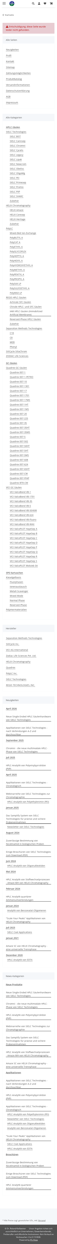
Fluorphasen (16, 581)
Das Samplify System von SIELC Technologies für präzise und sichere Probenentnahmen (25, 819)
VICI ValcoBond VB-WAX (22, 524)
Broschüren (12, 1154)
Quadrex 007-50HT (20, 445)
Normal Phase (17, 600)
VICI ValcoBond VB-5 (20, 505)
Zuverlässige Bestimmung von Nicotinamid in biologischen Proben (25, 842)
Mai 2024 (11, 871)
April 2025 (11, 774)
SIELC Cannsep (17, 140)
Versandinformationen (18, 84)
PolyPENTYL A (17, 274)
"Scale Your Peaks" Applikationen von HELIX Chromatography (25, 920)
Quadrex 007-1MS (19, 409)
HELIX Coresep (17, 214)
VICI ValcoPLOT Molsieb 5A (24, 565)
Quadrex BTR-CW (19, 482)
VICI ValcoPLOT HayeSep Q (24, 551)
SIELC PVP (15, 191)
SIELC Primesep (18, 182)
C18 (12, 332)
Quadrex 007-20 (18, 413)
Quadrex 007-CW (19, 473)
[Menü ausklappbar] (4, 2)
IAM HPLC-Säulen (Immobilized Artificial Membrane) (26, 313)
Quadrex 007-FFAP (19, 478)
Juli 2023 (10, 927)
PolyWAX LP (16, 292)
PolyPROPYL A (17, 279)
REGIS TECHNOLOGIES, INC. (20, 685)
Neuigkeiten (12, 49)
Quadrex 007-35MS (20, 432)
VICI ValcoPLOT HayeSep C (23, 537)
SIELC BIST (15, 136)
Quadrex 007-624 (19, 464)
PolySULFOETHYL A (19, 288)
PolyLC (9, 228)
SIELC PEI (14, 177)
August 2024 (12, 832)
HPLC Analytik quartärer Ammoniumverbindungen (19, 898)
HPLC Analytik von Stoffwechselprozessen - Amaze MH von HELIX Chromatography (28, 881)
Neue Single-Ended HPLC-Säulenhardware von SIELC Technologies (28, 718)
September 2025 (15, 740)
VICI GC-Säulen (14, 487)
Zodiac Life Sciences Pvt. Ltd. (21, 655)
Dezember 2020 (14, 955)
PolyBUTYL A (16, 237)
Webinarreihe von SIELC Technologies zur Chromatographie (28, 795)
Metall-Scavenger (19, 591)
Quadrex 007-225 (19, 418)
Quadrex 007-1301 (19, 386)
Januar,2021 (12, 938)
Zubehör (14, 200)
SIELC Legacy (16, 154)
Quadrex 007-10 (18, 381)
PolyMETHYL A (17, 269)
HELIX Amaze (16, 210)
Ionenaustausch (18, 586)
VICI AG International (17, 649)
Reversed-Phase (18, 604)
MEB (12, 342)
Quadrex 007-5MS (19, 455)
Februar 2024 (13, 888)
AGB (8, 96)
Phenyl (13, 346)
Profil (8, 55)
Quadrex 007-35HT (20, 427)
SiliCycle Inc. (12, 643)
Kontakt (10, 61)
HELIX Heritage (17, 219)
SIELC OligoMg (17, 173)
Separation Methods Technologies (24, 328)
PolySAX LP (15, 283)
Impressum (12, 102)
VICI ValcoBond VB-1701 (22, 496)
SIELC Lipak (16, 159)
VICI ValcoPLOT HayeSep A (23, 528)
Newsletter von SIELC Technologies (25, 826)
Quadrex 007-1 (17, 372)
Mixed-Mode (16, 595)
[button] (33, 3)
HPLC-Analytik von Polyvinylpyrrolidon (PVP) (26, 767)
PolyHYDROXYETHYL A (21, 265)
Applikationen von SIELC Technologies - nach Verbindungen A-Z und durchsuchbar (27, 731)
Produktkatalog (14, 78)
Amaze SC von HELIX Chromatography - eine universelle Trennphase (26, 947)
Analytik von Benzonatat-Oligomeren (26, 910)
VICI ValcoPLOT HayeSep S (23, 560)
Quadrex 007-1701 (19, 395)
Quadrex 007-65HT (20, 468)
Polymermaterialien (16, 609)
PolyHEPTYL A (17, 256)
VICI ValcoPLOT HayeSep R (23, 556)
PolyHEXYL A (16, 260)
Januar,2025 (12, 807)
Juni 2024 (11, 861)
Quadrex (10, 667)
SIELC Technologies (16, 131)
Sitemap (10, 67)
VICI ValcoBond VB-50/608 (23, 510)
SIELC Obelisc (17, 168)
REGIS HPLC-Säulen (16, 297)
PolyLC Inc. (11, 673)
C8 (11, 337)
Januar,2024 (12, 905)
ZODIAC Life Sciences (17, 355)
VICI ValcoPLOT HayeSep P (23, 547)
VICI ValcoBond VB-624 (21, 514)
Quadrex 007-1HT (19, 404)
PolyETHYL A (16, 246)
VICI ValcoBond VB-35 (21, 501)
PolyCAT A (15, 242)
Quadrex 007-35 (18, 422)
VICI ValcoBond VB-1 (20, 491)
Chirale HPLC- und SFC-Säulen (26, 306)
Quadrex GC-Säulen (16, 367)
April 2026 (11, 708)
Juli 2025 (10, 757)
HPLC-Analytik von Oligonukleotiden (26, 865)
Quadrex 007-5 (17, 436)
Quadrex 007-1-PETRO (21, 376)
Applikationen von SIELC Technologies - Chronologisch (27, 784)
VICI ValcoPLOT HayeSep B (23, 533)
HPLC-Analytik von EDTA (19, 959)
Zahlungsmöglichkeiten (18, 73)
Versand (41, 1220)
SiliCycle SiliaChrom (16, 351)
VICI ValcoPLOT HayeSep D (23, 542)
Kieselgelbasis (13, 577)
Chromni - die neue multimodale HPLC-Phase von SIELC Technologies (27, 750)
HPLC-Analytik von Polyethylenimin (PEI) (28, 801)
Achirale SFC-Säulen (20, 302)
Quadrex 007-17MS (20, 399)
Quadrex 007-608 (19, 459)
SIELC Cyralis (16, 150)
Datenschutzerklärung (18, 90)
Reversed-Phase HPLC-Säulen (25, 319)
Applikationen (13, 1072)
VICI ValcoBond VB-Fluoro (23, 519)
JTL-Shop (34, 1240)
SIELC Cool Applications (19, 932)
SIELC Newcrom (18, 163)
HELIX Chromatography (18, 205)
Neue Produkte (14, 984)
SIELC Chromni (17, 145)
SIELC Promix (16, 187)
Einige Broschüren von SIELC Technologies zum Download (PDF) (28, 853)
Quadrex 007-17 (18, 390)
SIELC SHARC (16, 196)
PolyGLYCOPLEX (18, 251)
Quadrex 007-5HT (19, 450)
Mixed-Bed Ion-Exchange (23, 233)
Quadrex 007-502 (19, 441)
